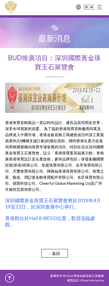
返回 (56, 253)
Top (9, 278)
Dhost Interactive (92, 280)
